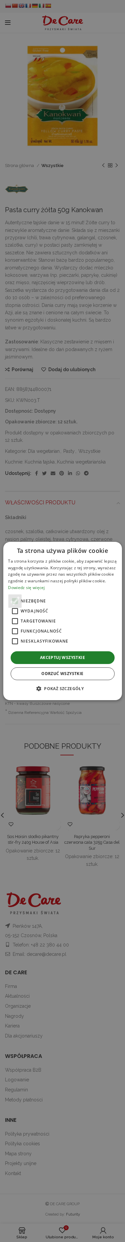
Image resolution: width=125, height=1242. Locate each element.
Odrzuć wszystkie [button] (62, 673)
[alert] (62, 621)
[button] (62, 688)
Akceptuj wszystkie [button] (62, 657)
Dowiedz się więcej (26, 587)
